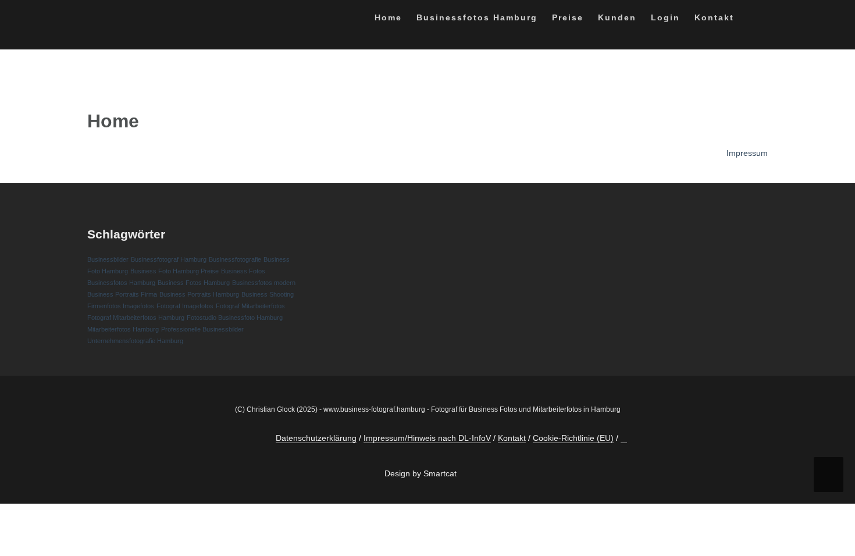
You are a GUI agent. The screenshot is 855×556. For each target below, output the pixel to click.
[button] (752, 19)
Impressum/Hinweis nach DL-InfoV (427, 438)
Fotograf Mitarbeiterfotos (250, 305)
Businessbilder (108, 259)
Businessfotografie (235, 259)
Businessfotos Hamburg (476, 17)
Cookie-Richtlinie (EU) (573, 438)
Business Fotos (243, 271)
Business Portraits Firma (122, 294)
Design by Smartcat (421, 473)
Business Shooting (267, 294)
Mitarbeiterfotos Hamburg (123, 329)
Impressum (747, 153)
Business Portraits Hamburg (199, 294)
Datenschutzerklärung (316, 438)
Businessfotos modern (263, 282)
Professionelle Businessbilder (202, 329)
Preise (567, 17)
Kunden (617, 17)
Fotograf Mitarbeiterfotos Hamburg (135, 317)
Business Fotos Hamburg (194, 282)
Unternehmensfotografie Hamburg (135, 340)
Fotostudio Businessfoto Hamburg (235, 317)
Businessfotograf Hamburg (168, 259)
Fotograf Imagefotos (184, 305)
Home (388, 17)
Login (665, 17)
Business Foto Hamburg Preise (174, 271)
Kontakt (714, 17)
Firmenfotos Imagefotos (120, 305)
